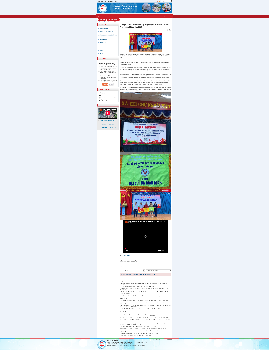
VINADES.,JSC (169, 339)
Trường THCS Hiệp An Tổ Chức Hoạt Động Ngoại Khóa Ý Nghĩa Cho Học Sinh (137, 308)
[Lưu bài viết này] (170, 29)
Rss (105, 1)
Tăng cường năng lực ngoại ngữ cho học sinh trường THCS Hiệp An (134, 326)
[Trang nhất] (98, 16)
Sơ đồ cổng (100, 1)
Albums (101, 50)
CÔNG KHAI (132, 16)
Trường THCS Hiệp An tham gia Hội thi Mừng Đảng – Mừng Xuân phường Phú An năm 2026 (140, 295)
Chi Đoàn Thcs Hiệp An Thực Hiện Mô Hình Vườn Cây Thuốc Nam (134, 315)
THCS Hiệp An (127, 255)
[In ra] (168, 29)
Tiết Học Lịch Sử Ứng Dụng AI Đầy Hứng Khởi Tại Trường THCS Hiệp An (135, 333)
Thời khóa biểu (148, 16)
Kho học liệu (140, 16)
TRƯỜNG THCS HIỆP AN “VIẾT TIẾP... (108, 127)
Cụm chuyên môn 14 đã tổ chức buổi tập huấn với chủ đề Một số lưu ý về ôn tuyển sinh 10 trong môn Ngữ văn (144, 288)
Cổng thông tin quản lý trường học (106, 31)
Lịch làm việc (118, 16)
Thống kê (126, 16)
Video (101, 45)
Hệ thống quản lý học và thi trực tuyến (107, 34)
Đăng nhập (110, 1)
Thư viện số (156, 16)
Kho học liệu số (103, 42)
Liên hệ (116, 1)
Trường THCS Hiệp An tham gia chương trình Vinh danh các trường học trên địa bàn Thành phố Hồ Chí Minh (144, 283)
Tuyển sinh (110, 16)
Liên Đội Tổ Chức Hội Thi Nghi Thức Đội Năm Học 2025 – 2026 (134, 286)
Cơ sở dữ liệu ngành (104, 28)
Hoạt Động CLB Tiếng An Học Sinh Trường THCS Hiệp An (132, 314)
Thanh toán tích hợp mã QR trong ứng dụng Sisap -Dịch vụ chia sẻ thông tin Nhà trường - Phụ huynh (108, 68)
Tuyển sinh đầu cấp (103, 39)
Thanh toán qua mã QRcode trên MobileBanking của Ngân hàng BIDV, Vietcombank (108, 77)
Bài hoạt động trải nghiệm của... (107, 124)
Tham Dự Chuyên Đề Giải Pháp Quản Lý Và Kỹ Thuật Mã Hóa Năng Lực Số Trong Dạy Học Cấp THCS (142, 317)
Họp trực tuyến (102, 36)
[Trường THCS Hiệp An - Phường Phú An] (102, 8)
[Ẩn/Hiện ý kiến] (144, 270)
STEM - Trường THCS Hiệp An (107, 120)
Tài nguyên (102, 47)
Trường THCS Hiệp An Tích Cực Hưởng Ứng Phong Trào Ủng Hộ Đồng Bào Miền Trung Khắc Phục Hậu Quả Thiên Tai (145, 330)
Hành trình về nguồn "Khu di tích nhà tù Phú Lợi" (115, 21)
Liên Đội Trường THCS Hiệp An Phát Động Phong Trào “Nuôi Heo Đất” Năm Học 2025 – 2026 (140, 328)
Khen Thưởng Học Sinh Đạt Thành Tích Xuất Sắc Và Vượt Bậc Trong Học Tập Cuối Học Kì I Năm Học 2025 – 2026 (145, 302)
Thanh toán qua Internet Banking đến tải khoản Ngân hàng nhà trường (108, 81)
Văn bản (101, 53)
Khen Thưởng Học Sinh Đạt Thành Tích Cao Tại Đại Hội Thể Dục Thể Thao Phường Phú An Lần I (141, 300)
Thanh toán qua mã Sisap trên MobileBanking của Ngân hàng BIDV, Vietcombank (108, 73)
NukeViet (159, 339)
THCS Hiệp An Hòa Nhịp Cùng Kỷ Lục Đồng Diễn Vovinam (132, 335)
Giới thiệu (103, 16)
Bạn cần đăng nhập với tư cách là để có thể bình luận (138, 274)
